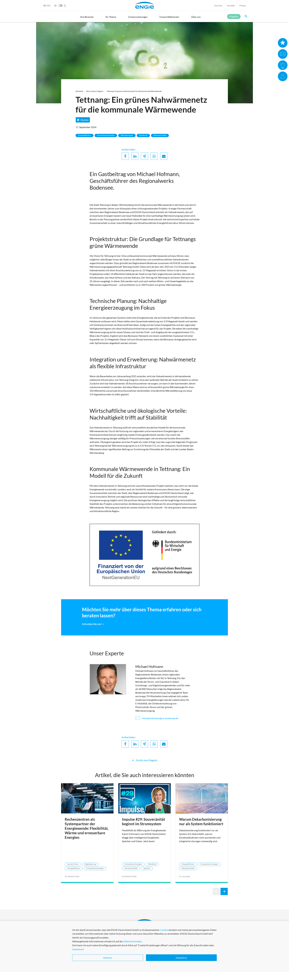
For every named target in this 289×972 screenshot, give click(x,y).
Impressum (78, 949)
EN (48, 5)
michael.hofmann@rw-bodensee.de (159, 718)
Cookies (164, 929)
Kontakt (231, 5)
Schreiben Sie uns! (92, 623)
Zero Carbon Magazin (94, 91)
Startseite (79, 91)
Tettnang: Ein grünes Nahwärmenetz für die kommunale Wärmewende (134, 91)
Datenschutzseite (132, 941)
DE (45, 5)
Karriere (218, 5)
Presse (242, 5)
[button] (86, 18)
